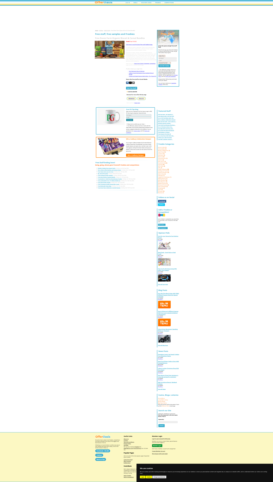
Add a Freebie (127, 475)
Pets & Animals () (163, 186)
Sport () (160, 189)
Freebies (101, 30)
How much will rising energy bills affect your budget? (167, 269)
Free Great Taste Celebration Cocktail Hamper (109, 188)
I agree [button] (142, 477)
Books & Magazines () (164, 150)
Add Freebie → (162, 224)
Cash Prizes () (162, 152)
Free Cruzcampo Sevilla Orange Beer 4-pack (108, 184)
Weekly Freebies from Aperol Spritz (106, 168)
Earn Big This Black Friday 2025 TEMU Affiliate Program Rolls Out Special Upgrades (168, 295)
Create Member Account (158, 451)
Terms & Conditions (129, 442)
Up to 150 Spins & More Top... (165, 127)
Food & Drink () (162, 163)
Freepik (137, 447)
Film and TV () (162, 161)
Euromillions (161, 398)
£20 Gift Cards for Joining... (164, 123)
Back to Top (101, 459)
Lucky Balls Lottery (163, 400)
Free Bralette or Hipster (164, 132)
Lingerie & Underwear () (164, 177)
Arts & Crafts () (162, 147)
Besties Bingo (161, 401)
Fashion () (161, 160)
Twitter (161, 205)
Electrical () (161, 157)
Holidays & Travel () (163, 171)
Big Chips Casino (162, 403)
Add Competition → (163, 228)
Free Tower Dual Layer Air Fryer (105, 171)
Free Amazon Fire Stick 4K (164, 134)
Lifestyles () (161, 175)
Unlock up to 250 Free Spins (165, 137)
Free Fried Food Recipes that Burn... (167, 125)
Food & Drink (107, 30)
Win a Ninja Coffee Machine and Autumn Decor (109, 170)
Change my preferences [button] (159, 477)
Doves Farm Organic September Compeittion (144, 63)
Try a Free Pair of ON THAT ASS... (166, 136)
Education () (161, 155)
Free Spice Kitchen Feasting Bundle (106, 177)
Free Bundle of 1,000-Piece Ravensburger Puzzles (110, 179)
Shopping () (161, 188)
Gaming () (161, 164)
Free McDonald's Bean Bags (104, 186)
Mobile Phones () (163, 183)
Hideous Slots (165, 406)
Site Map (126, 445)
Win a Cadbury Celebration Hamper (166, 119)
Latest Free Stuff (128, 460)
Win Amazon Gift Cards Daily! (160, 454)
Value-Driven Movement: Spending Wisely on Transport (168, 330)
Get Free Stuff (131, 88)
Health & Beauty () (163, 169)
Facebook (162, 201)
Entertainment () (162, 158)
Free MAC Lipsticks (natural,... (165, 139)
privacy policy (137, 131)
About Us (126, 439)
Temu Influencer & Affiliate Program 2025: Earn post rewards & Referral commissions (168, 313)
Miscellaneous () (162, 182)
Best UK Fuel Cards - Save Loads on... (167, 121)
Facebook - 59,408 (103, 451)
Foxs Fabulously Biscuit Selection (136, 71)
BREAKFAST (132, 98)
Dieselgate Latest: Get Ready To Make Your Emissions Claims (168, 355)
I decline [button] (149, 477)
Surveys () (161, 191)
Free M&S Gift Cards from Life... (165, 128)
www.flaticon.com (128, 448)
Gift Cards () (161, 166)
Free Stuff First (137, 448)
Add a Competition (129, 477)
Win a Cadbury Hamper (135, 155)
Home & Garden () (163, 172)
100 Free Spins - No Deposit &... (165, 114)
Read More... (160, 299)
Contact (126, 440)
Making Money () (162, 178)
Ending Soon (127, 463)
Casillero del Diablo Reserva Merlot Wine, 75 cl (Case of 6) (142, 76)
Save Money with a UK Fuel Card (166, 116)
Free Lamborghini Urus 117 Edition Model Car (109, 180)
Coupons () (161, 153)
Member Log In (157, 445)
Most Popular (127, 461)
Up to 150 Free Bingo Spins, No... (166, 118)
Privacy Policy (127, 443)
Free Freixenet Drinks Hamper (105, 175)
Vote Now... (160, 240)
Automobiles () (162, 149)
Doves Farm (137, 103)
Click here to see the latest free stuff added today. (139, 44)
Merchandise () (162, 180)
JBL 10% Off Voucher (103, 173)
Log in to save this (132, 91)
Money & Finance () (163, 185)
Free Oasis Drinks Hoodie (104, 182)
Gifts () (160, 168)
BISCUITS (141, 98)
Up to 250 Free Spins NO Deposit (166, 130)
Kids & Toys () (162, 174)
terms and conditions (170, 76)
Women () (161, 193)
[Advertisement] (136, 18)
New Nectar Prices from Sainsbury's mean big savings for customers (168, 376)
